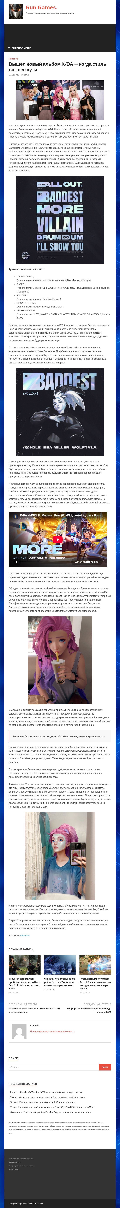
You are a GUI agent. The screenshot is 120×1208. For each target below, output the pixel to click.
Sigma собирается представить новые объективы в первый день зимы (47, 1097)
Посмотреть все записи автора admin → (52, 1031)
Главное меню (21, 48)
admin (26, 75)
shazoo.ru (25, 935)
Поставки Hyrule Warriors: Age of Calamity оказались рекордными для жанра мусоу (95, 983)
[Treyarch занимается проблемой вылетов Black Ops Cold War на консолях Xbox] (25, 975)
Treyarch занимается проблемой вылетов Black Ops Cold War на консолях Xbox (24, 983)
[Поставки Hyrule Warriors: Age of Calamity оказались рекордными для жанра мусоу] (95, 975)
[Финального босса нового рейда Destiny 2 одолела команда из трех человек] (60, 975)
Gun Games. (41, 7)
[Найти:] (60, 1067)
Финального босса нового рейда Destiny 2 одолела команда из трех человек (59, 982)
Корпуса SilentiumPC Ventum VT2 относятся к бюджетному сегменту (46, 1092)
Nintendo (13, 59)
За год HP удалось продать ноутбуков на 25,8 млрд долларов (42, 1102)
